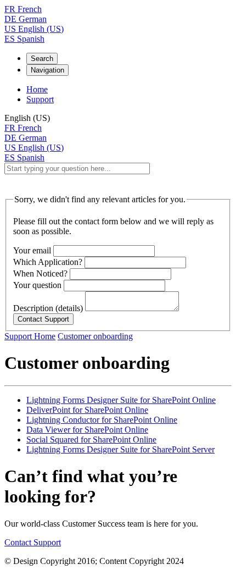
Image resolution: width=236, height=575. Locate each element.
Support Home (29, 336)
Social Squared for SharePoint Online (91, 439)
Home (37, 89)
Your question (37, 285)
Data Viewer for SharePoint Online (87, 429)
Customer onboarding (95, 336)
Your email (32, 250)
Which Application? (47, 262)
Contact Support (32, 542)
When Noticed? (40, 273)
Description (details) (48, 308)
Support (40, 99)
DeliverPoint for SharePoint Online (87, 409)
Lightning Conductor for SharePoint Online (101, 419)
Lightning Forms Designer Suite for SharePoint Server (120, 449)
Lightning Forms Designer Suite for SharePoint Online (121, 400)
